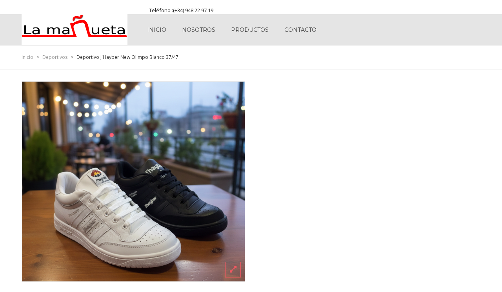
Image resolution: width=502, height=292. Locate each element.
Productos (250, 29)
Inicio (156, 29)
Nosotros (198, 29)
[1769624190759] (133, 181)
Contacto (300, 29)
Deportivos (54, 57)
